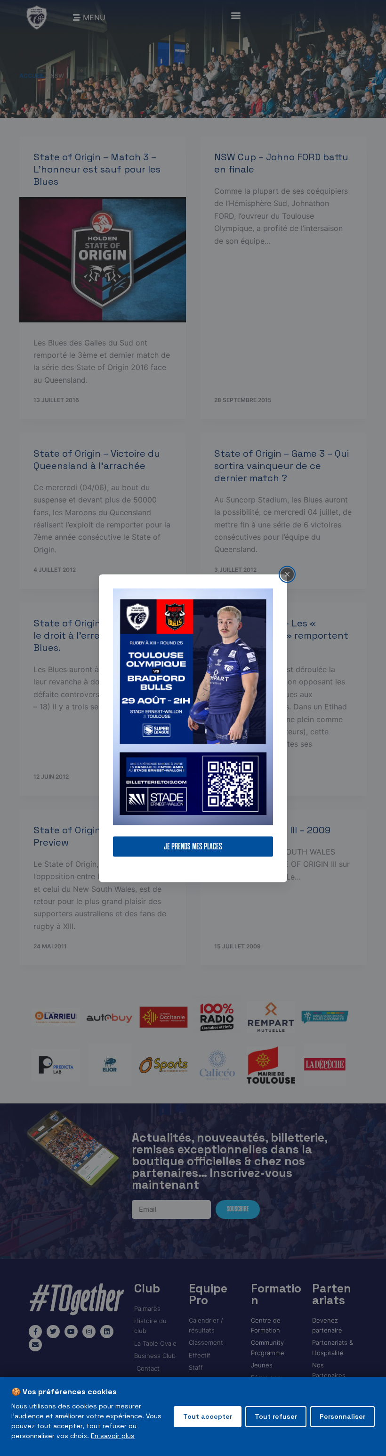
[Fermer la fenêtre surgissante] (287, 574)
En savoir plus (113, 1435)
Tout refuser (276, 1416)
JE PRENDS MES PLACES (193, 846)
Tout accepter (207, 1416)
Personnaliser (342, 1416)
